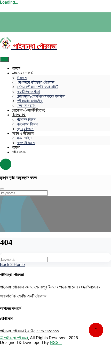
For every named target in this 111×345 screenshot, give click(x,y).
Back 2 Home (12, 264)
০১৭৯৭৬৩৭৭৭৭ (47, 331)
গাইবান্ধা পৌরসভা (12, 331)
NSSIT (56, 342)
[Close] (2, 189)
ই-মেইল (30, 331)
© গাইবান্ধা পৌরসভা (14, 338)
